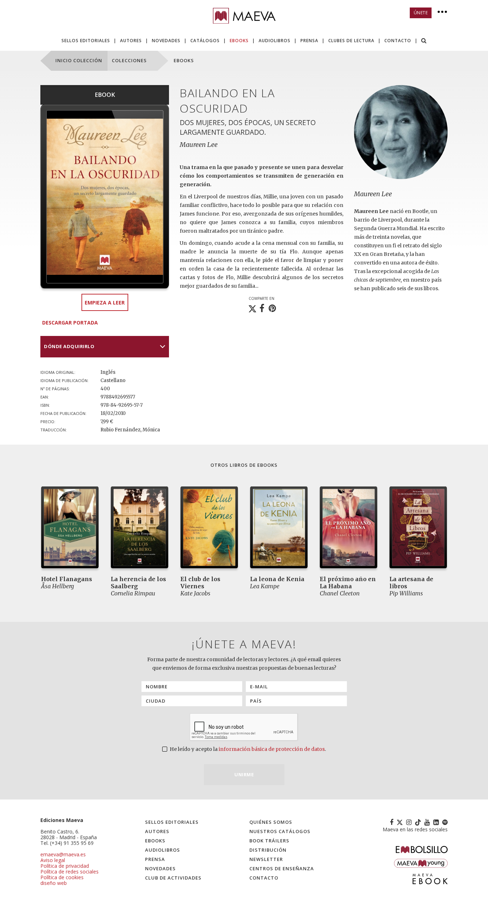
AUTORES (131, 41)
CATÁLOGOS (205, 41)
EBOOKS (239, 41)
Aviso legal (52, 860)
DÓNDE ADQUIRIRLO (69, 346)
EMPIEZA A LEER (105, 302)
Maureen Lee (373, 194)
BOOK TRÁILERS (269, 840)
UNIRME (244, 774)
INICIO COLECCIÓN (78, 60)
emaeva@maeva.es (63, 854)
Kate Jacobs (195, 593)
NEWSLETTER (266, 859)
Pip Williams (406, 593)
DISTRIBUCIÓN (268, 850)
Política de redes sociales (69, 871)
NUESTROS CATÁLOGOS (279, 831)
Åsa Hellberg (57, 586)
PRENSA (309, 41)
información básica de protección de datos (272, 749)
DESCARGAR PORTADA (70, 322)
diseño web (53, 883)
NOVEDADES (166, 41)
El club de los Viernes (200, 582)
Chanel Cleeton (340, 593)
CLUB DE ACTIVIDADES (173, 878)
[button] (424, 41)
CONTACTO (397, 41)
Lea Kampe (264, 586)
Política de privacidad (64, 865)
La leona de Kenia (277, 579)
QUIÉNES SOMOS (270, 822)
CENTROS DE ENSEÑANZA (281, 868)
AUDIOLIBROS (274, 41)
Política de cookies (62, 877)
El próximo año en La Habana (348, 582)
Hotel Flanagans (66, 579)
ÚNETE (421, 13)
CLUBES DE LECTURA (351, 41)
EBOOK (105, 95)
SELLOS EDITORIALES (85, 41)
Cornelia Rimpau (133, 593)
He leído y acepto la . (247, 749)
